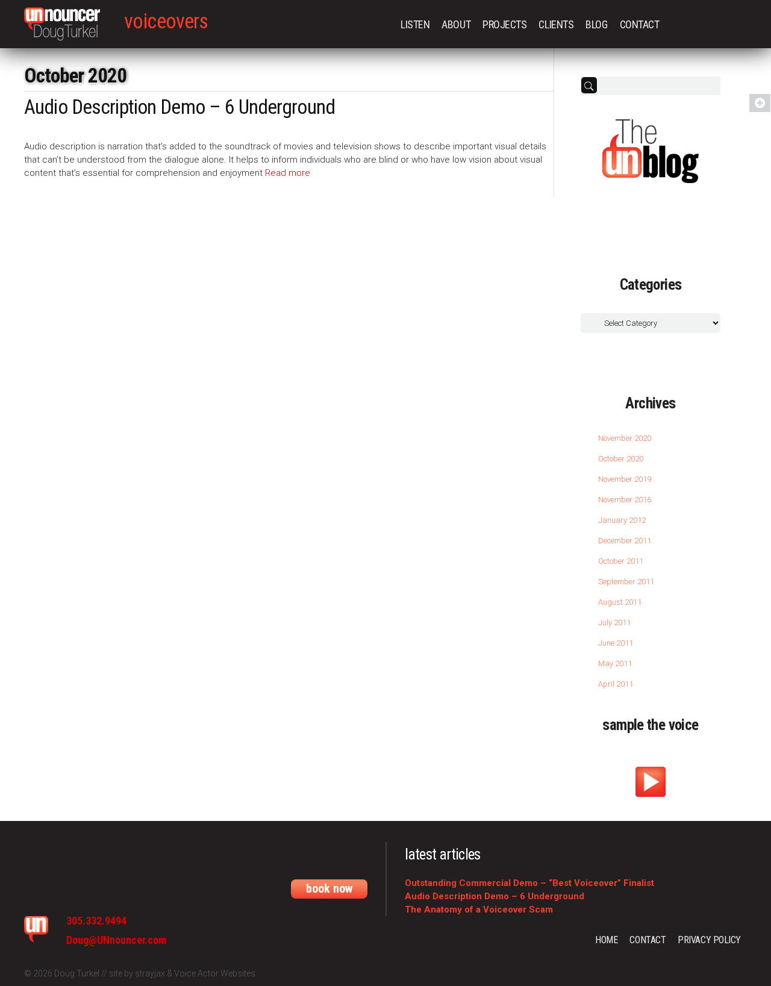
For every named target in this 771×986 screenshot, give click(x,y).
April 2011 (615, 683)
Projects (504, 24)
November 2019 (624, 479)
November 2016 (624, 499)
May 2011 (615, 663)
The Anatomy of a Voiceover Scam (479, 909)
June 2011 (615, 642)
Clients (555, 24)
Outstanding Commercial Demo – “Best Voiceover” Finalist (529, 883)
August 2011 (619, 602)
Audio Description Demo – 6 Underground (179, 107)
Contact (640, 24)
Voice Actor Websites (214, 973)
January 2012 (622, 520)
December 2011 (624, 540)
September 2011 (626, 581)
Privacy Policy (709, 940)
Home (606, 940)
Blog (596, 24)
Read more (287, 172)
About (456, 24)
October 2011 (620, 561)
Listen (415, 24)
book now (329, 888)
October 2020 (620, 458)
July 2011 (614, 622)
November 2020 (624, 438)
